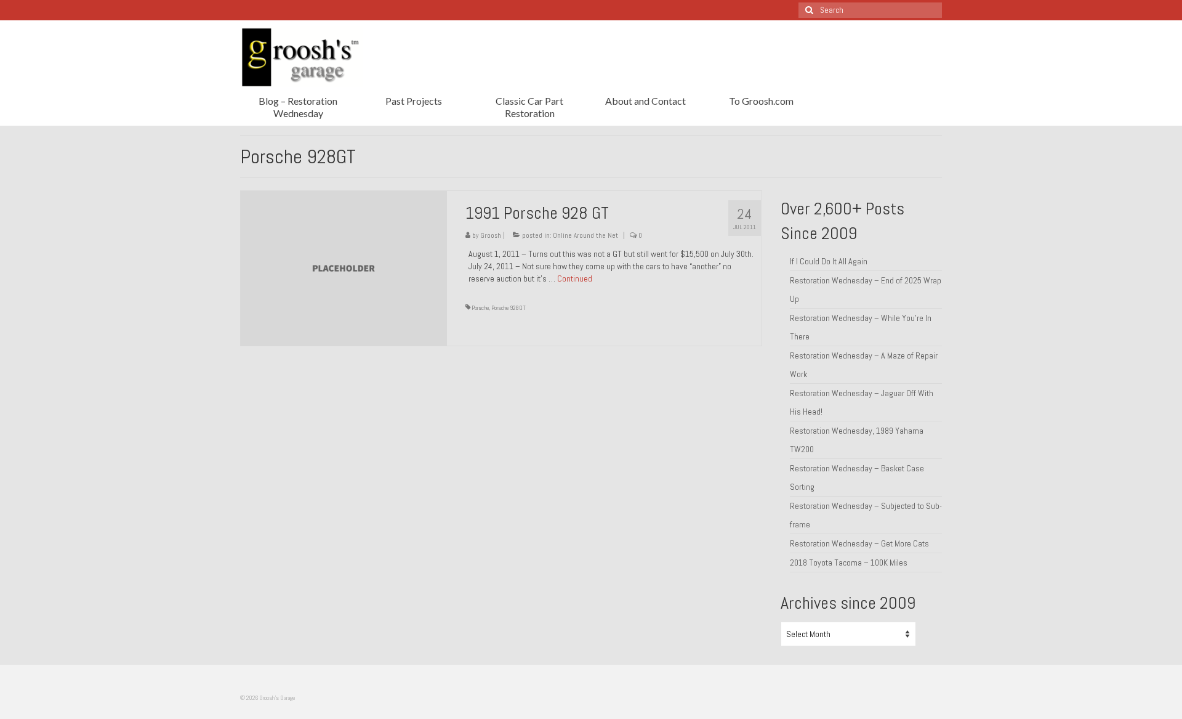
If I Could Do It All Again (828, 261)
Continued (574, 278)
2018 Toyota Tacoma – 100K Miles (848, 562)
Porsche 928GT (508, 308)
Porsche (480, 308)
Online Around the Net (585, 235)
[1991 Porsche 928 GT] (344, 267)
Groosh (490, 235)
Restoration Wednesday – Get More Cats (859, 543)
